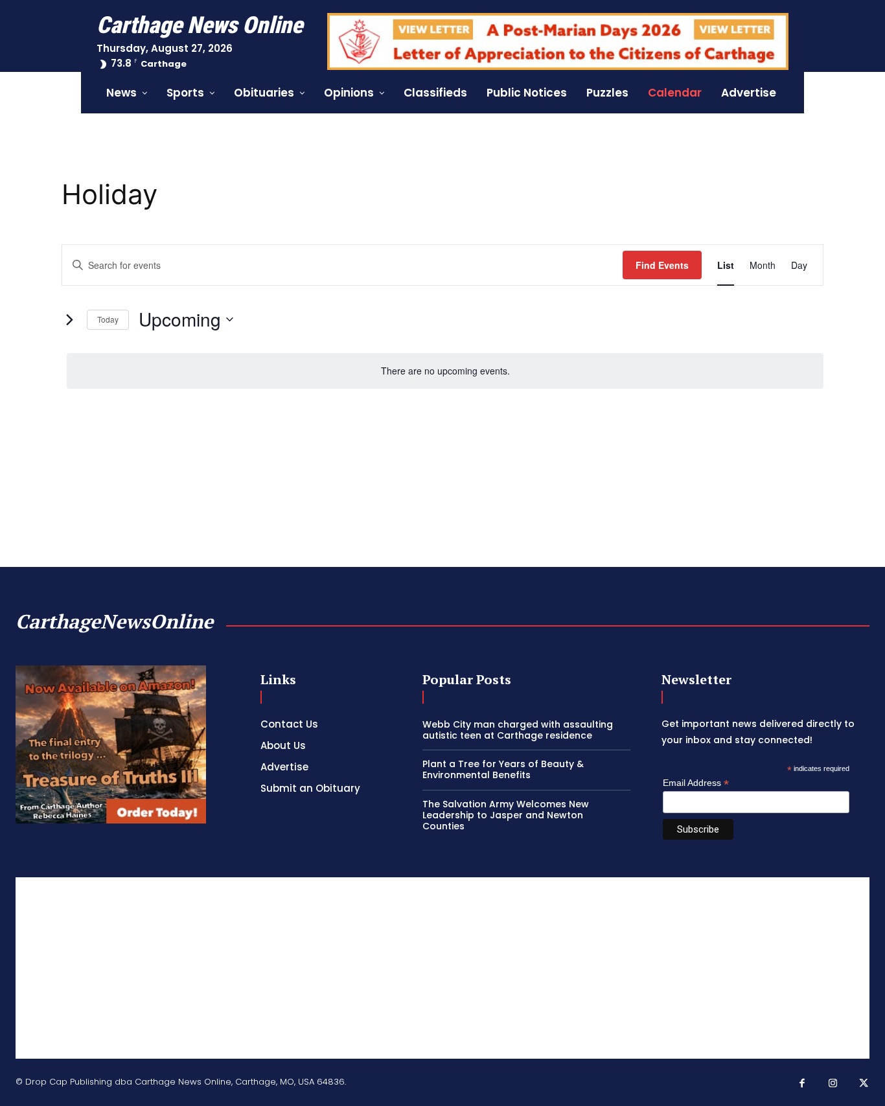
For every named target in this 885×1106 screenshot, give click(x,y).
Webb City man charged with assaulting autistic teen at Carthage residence (517, 730)
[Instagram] (833, 1084)
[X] (864, 1084)
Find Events (662, 265)
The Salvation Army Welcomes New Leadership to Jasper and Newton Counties (505, 815)
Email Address (696, 783)
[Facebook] (802, 1084)
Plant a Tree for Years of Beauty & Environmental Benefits (503, 769)
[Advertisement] (442, 968)
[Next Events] (69, 319)
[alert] (445, 371)
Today (108, 319)
